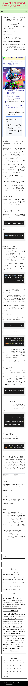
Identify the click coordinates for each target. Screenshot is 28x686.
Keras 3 (5, 616)
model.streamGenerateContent (11, 299)
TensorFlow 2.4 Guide (15, 642)
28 (23, 671)
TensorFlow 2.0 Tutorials (11, 638)
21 (23, 668)
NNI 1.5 (17, 623)
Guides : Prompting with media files (12, 41)
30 (7, 674)
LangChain (10, 619)
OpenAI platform (13, 624)
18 (14, 668)
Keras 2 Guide (20, 614)
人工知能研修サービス (12, 99)
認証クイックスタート (15, 268)
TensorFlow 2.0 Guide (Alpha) (11, 635)
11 (14, 665)
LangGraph (7, 621)
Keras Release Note (14, 616)
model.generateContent (19, 298)
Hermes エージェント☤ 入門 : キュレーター (13, 589)
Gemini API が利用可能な (19, 170)
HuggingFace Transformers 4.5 (9, 608)
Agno (10, 598)
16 (7, 668)
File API (11, 161)
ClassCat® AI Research (14, 3)
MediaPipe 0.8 (15, 621)
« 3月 (4, 676)
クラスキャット (8, 62)
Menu (25, 11)
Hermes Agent (15, 606)
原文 (10, 490)
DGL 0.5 (12, 604)
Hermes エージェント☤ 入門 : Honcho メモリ (13, 582)
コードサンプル (13, 190)
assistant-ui (7, 600)
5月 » (7, 676)
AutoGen (14, 600)
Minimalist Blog (9, 684)
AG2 (5, 598)
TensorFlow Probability (7, 644)
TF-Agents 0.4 (15, 651)
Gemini (8, 606)
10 (10, 665)
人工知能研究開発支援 (12, 89)
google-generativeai (20, 214)
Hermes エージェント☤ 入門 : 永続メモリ (12, 586)
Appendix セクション (7, 319)
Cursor (6, 604)
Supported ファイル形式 (17, 176)
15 (4, 668)
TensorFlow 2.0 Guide (18, 633)
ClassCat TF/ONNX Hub (18, 602)
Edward (18, 604)
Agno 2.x (18, 598)
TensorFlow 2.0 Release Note (15, 636)
